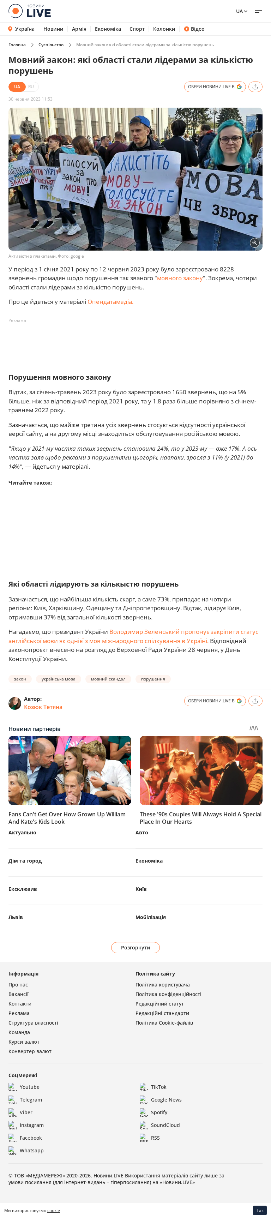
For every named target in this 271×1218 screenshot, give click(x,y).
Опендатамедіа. (110, 302)
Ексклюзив (22, 889)
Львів (15, 917)
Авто (142, 832)
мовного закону (180, 278)
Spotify (159, 1112)
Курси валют (24, 1041)
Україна (25, 28)
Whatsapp (32, 1150)
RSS (155, 1137)
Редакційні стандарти (162, 1013)
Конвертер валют (30, 1051)
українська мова (59, 679)
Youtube (30, 1087)
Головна (17, 45)
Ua (239, 11)
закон (20, 679)
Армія (79, 29)
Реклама (19, 1013)
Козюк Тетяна (43, 707)
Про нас (18, 984)
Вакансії (18, 994)
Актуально (22, 832)
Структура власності (33, 1022)
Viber (26, 1112)
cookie (53, 1210)
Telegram (31, 1099)
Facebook (31, 1137)
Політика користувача (163, 984)
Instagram (32, 1125)
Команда (19, 1032)
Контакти (19, 1003)
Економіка (108, 29)
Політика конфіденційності (168, 994)
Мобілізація (151, 917)
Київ (141, 889)
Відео (198, 29)
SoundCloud (165, 1125)
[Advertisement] (136, 342)
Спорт (137, 29)
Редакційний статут (160, 1003)
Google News (166, 1099)
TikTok (159, 1087)
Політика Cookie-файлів (164, 1022)
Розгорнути (135, 947)
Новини (53, 29)
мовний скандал (108, 679)
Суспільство (51, 45)
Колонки (164, 29)
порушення (153, 679)
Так (260, 1210)
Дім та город (25, 860)
